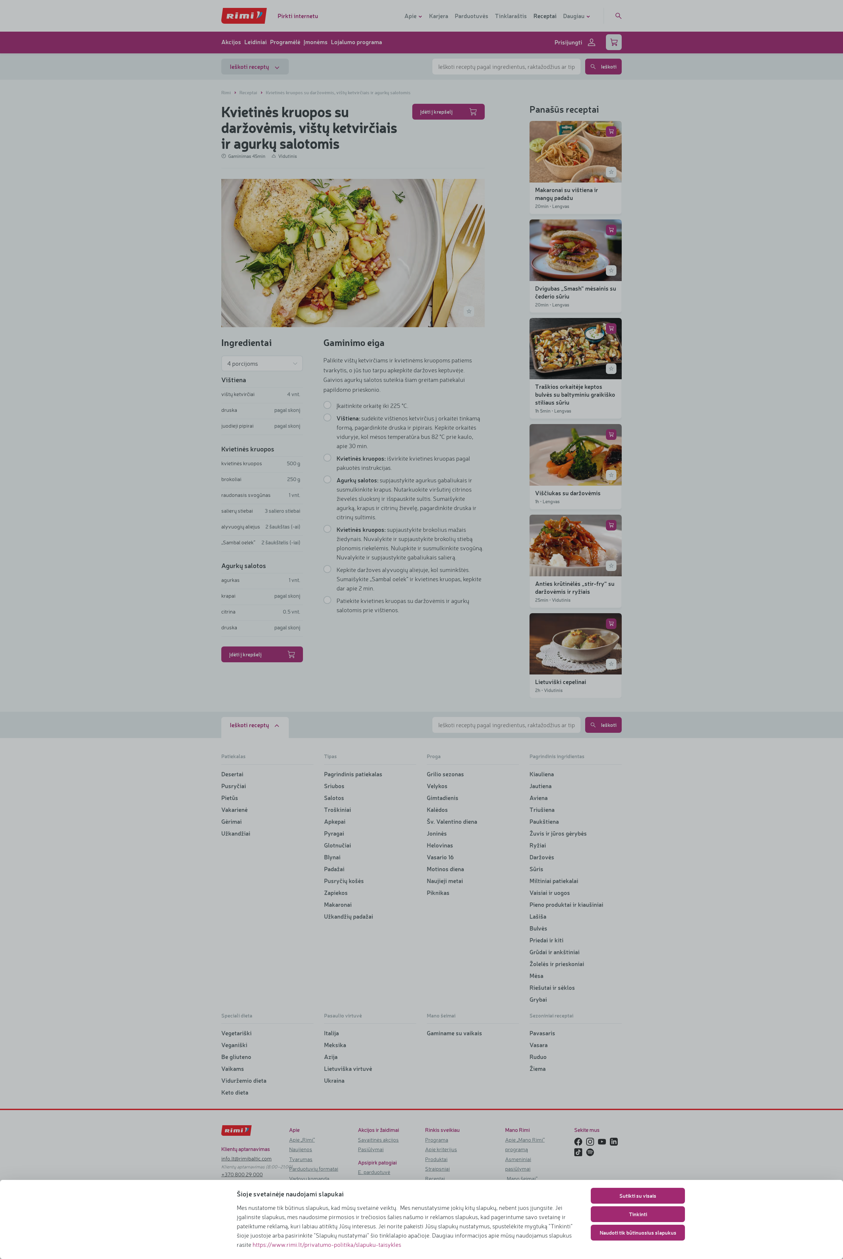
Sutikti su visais (637, 1195)
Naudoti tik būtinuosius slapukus (638, 1232)
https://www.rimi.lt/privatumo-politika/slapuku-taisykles (327, 1244)
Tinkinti (638, 1214)
